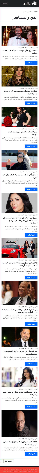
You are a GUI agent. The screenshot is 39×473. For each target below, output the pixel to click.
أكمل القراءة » (31, 62)
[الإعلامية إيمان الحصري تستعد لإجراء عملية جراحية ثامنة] (19, 76)
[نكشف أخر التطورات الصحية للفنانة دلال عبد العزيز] (19, 160)
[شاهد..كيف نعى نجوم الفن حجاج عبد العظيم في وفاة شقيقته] (19, 423)
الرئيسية (34, 11)
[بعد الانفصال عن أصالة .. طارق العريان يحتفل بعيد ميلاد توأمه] (19, 337)
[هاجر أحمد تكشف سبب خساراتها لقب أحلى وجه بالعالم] (19, 377)
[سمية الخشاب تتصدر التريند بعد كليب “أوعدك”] (19, 117)
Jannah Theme (5, 469)
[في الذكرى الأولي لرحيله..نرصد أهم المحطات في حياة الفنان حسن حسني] (19, 293)
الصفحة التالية (8, 461)
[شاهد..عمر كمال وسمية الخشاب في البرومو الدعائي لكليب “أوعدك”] (19, 248)
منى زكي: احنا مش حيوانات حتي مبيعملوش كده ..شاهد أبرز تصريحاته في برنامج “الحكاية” (20, 220)
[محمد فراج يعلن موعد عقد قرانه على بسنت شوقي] (19, 36)
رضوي (34, 47)
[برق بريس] (30, 3)
